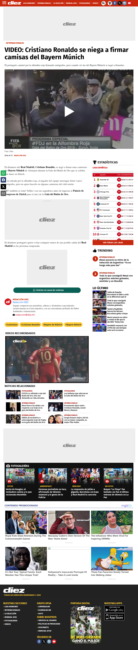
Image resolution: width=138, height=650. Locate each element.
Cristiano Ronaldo (31, 324)
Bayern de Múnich (53, 324)
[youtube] (54, 641)
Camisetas (12, 324)
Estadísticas (108, 162)
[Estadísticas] (110, 2)
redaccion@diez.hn (25, 314)
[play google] (119, 609)
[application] (47, 359)
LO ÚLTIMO (100, 288)
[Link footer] (14, 590)
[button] (3, 173)
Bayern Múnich (74, 324)
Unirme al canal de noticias (50, 290)
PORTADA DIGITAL (80, 603)
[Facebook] (39, 641)
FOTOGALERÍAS (20, 465)
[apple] (119, 616)
